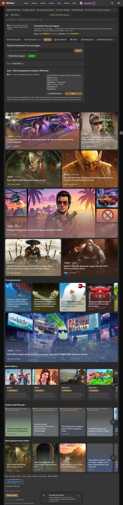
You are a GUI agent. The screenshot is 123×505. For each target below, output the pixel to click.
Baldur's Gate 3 (30, 10)
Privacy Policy (43, 476)
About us (19, 476)
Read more (69, 31)
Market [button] (66, 3)
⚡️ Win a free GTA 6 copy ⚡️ (59, 15)
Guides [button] (43, 3)
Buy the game (34, 39)
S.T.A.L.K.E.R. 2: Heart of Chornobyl (99, 10)
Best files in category (18, 56)
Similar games (88, 39)
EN (57, 476)
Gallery (75, 39)
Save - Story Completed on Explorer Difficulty (28, 71)
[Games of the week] (114, 9)
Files (40, 20)
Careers (29, 476)
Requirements (61, 39)
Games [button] (51, 3)
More (73, 93)
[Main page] (7, 3)
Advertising (12, 476)
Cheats (69, 75)
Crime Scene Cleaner (47, 10)
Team (24, 476)
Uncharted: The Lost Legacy (27, 20)
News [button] (26, 3)
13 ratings (54, 34)
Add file (31, 56)
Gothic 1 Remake (64, 10)
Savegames (76, 75)
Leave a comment (90, 146)
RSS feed (50, 476)
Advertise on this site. (12, 486)
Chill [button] (74, 3)
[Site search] (112, 3)
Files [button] (59, 3)
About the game (15, 39)
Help (6, 476)
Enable (31, 503)
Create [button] (16, 15)
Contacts (35, 476)
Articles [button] (34, 3)
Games (13, 20)
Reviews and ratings (106, 39)
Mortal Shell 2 (78, 10)
